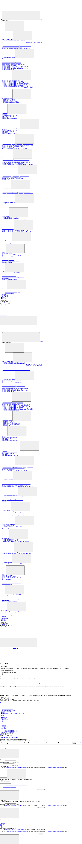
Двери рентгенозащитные (7, 157)
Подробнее (79, 742)
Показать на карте (3, 734)
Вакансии (4, 728)
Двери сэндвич (5, 216)
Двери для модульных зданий (8, 142)
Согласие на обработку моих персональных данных (16, 767)
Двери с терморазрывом (7, 98)
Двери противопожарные (7, 709)
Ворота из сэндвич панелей (8, 260)
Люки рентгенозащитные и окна (9, 276)
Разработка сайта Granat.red (9, 737)
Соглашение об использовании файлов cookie (9, 703)
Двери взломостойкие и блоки (8, 57)
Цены (3, 297)
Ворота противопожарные (7, 253)
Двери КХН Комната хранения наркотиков (11, 127)
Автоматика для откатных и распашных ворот (11, 261)
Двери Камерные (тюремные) (8, 202)
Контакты (4, 298)
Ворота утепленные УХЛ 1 (8, 256)
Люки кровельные (6, 274)
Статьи (3, 727)
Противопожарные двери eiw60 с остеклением (12, 243)
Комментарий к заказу (4, 766)
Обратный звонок (3, 315)
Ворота (3, 252)
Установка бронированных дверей (12, 289)
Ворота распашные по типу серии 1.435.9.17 (11, 255)
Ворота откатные (5, 259)
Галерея (4, 294)
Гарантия (4, 721)
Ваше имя (2, 761)
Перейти (41, 833)
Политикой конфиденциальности (55, 767)
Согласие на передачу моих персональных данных (16, 829)
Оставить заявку (3, 778)
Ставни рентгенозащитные (8, 229)
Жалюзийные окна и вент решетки (9, 279)
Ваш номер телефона (4, 762)
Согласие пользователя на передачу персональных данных (12, 706)
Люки (3, 271)
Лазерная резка (5, 278)
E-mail (1, 764)
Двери (3, 29)
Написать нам (11, 732)
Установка (4, 288)
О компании (4, 717)
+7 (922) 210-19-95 (4, 304)
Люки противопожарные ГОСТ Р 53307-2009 (11, 272)
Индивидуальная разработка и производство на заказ (13, 277)
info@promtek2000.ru (4, 302)
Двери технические (6, 188)
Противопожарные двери (7, 39)
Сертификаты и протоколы (5, 296)
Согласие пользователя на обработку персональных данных (12, 704)
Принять (74, 743)
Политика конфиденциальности (6, 702)
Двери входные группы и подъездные (10, 173)
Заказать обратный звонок (13, 730)
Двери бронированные (7, 240)
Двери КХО (4, 113)
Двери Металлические (7, 78)
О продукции (5, 719)
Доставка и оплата (6, 723)
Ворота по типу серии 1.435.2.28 (9, 254)
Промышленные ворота (7, 262)
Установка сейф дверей (9, 293)
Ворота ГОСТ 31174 (6, 257)
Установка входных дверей (10, 290)
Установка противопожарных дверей (12, 292)
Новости (4, 726)
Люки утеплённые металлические (9, 273)
